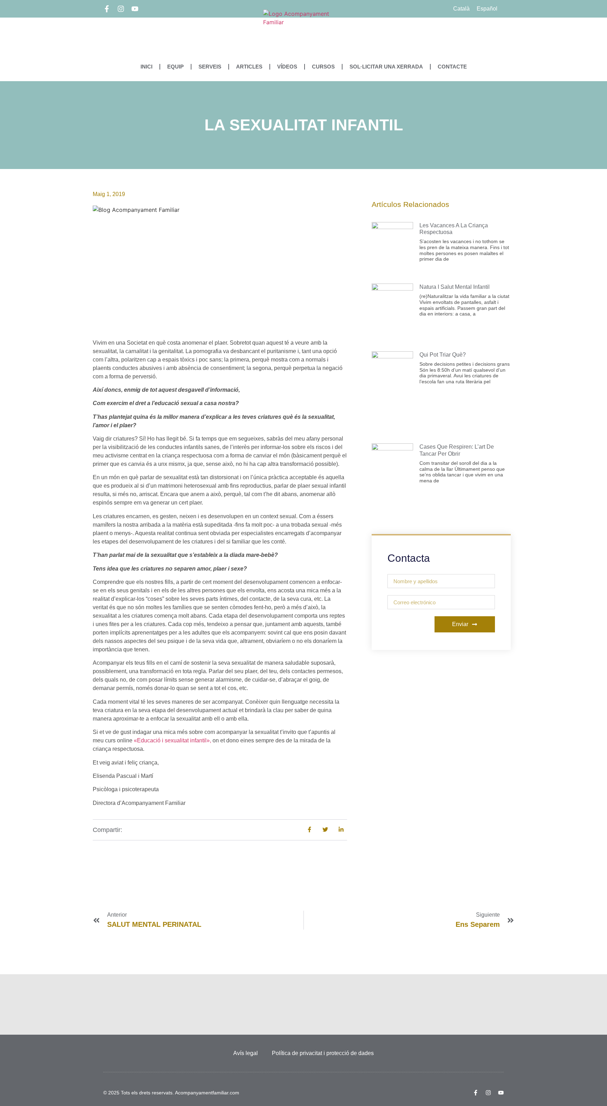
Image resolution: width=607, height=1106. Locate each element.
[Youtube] (134, 8)
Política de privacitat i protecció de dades (323, 1053)
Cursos (323, 67)
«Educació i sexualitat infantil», (172, 740)
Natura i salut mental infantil (454, 287)
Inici (146, 67)
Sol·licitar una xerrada (386, 67)
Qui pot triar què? (442, 355)
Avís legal (245, 1053)
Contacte (452, 67)
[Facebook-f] (106, 8)
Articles (249, 67)
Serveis (209, 67)
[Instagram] (120, 8)
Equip (175, 67)
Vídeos (287, 67)
